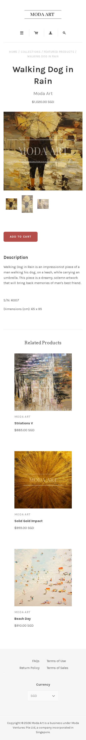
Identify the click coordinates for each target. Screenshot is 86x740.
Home (13, 51)
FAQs (35, 661)
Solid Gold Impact (28, 521)
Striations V (23, 423)
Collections (31, 51)
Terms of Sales (57, 668)
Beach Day (22, 619)
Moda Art (43, 93)
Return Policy (29, 668)
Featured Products (59, 51)
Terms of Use (56, 661)
